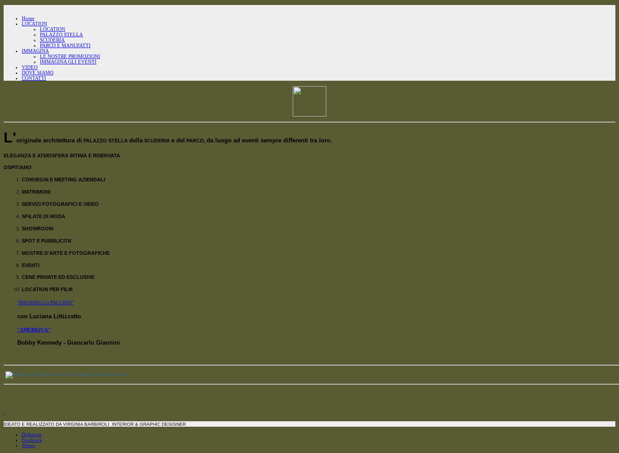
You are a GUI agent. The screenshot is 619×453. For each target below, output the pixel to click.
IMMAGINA (35, 51)
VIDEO (30, 67)
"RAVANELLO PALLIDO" (45, 302)
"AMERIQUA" (34, 329)
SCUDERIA (52, 40)
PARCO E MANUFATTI (65, 45)
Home (28, 18)
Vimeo (28, 445)
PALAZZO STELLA (61, 34)
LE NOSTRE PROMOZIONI (70, 56)
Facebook (32, 440)
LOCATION (34, 23)
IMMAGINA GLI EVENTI (68, 61)
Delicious (31, 434)
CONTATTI (34, 78)
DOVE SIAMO (37, 72)
